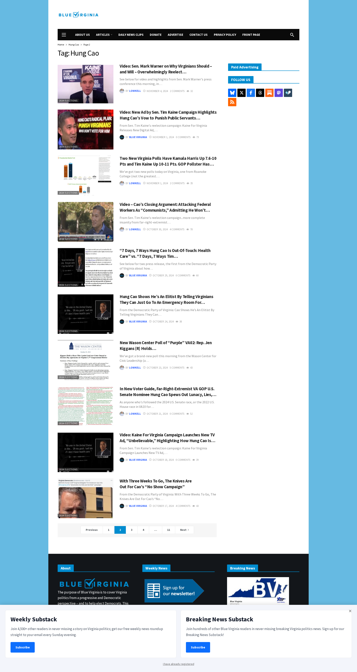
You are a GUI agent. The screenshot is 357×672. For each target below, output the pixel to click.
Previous (92, 530)
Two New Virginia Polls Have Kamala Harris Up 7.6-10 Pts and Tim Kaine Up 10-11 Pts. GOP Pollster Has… (168, 161)
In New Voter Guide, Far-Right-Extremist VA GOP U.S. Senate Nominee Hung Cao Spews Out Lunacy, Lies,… (168, 391)
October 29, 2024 (163, 275)
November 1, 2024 (163, 137)
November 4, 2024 (157, 91)
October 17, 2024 (163, 506)
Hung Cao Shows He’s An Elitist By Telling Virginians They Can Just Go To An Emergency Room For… (166, 299)
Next (183, 530)
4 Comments (177, 229)
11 (168, 530)
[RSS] (232, 102)
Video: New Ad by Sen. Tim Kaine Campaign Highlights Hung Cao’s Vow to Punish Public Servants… (168, 115)
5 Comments (177, 367)
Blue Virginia (138, 137)
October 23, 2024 (157, 367)
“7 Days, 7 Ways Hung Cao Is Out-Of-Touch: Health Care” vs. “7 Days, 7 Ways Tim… (165, 253)
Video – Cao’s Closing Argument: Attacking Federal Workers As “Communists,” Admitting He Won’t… (165, 207)
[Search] (292, 35)
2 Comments (177, 91)
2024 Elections (68, 100)
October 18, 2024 (163, 460)
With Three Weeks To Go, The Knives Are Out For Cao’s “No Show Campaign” (156, 483)
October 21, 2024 (157, 413)
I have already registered (178, 664)
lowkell (135, 91)
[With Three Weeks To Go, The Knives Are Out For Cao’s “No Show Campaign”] (85, 498)
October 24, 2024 (163, 321)
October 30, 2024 (157, 229)
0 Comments (183, 137)
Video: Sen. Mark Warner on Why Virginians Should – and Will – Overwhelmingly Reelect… (166, 69)
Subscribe (22, 647)
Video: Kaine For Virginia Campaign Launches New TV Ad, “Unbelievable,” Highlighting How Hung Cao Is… (167, 437)
